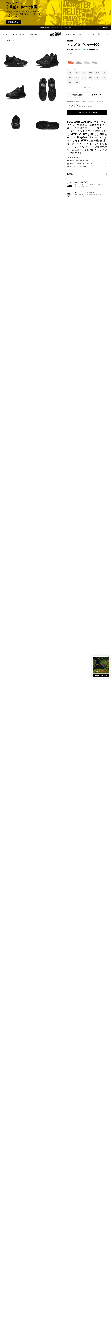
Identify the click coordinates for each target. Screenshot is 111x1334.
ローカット (16, 40)
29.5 (90, 78)
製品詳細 (70, 174)
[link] (101, 665)
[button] (107, 34)
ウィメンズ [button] (13, 34)
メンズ (8, 40)
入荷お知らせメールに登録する (87, 112)
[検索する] (99, 34)
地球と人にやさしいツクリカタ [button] (75, 34)
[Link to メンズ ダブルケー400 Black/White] (95, 62)
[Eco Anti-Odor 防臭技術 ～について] (106, 166)
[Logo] (55, 34)
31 (104, 78)
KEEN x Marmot (101, 675)
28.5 (76, 78)
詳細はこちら (13, 22)
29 (84, 78)
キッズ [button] (22, 34)
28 (70, 78)
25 (70, 73)
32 (70, 83)
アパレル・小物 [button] (32, 34)
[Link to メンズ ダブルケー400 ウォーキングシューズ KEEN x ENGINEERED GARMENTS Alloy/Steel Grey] (87, 62)
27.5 (97, 73)
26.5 (90, 73)
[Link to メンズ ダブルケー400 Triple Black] (79, 62)
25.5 (76, 73)
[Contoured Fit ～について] (106, 157)
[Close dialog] (108, 657)
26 (84, 73)
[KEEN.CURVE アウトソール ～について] (106, 160)
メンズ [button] (5, 34)
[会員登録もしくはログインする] (103, 34)
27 (104, 73)
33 (77, 83)
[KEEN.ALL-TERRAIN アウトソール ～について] (106, 163)
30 (97, 78)
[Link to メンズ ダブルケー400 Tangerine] (71, 62)
